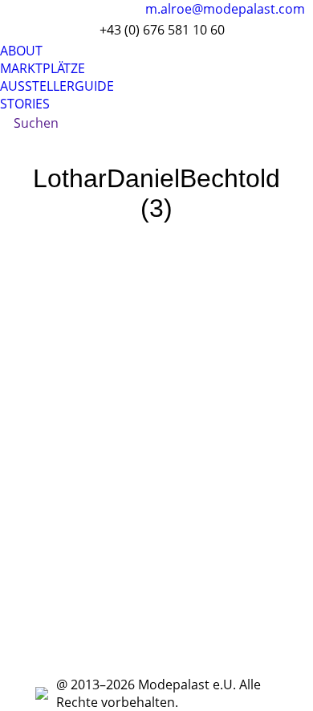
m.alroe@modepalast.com (225, 9)
